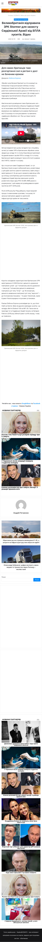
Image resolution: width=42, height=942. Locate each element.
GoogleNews (26, 403)
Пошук (4, 577)
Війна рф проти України (28, 15)
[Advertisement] (21, 257)
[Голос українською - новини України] (13, 3)
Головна (10, 15)
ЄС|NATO (17, 15)
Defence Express (15, 78)
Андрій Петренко (21, 513)
